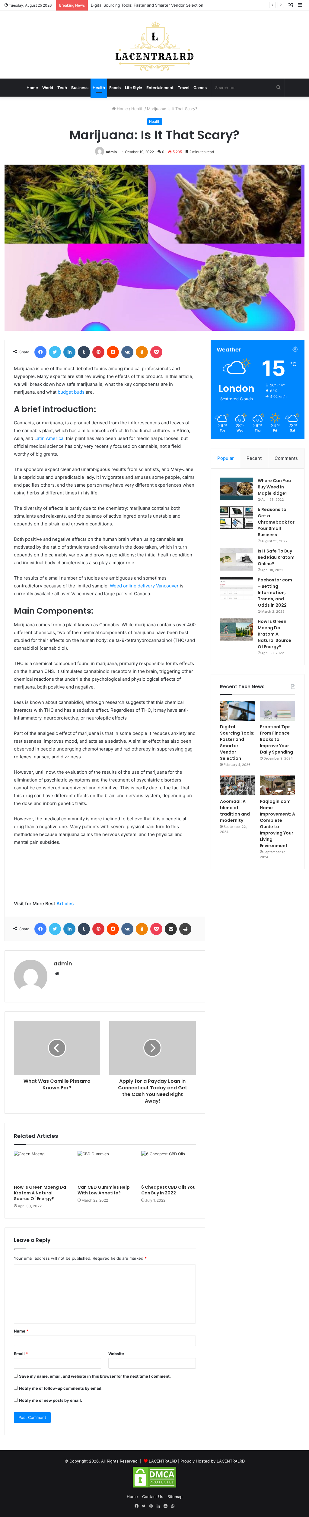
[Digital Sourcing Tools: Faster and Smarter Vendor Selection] (237, 711)
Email (21, 1353)
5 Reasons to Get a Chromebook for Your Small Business (276, 522)
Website (116, 1353)
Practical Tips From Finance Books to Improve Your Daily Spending (276, 739)
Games (200, 87)
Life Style (133, 87)
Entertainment (160, 87)
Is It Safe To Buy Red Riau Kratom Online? (276, 557)
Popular (225, 458)
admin (111, 152)
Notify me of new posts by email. (50, 1400)
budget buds (71, 392)
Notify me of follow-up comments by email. (61, 1388)
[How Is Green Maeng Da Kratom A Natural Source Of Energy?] (41, 1166)
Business (79, 87)
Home (32, 87)
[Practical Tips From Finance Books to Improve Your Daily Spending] (277, 711)
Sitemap (175, 1496)
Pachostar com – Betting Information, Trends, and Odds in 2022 (275, 592)
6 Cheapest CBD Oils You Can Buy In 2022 (168, 1190)
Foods (115, 87)
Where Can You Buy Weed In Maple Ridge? (274, 487)
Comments (286, 458)
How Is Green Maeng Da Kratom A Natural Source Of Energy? (40, 1193)
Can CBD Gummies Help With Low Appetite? (104, 1190)
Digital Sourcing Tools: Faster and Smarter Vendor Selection (147, 5)
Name (21, 1331)
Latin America (48, 438)
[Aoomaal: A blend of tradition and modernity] (237, 785)
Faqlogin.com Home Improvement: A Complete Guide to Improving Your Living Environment (277, 823)
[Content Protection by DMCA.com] (154, 1486)
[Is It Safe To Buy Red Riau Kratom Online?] (236, 559)
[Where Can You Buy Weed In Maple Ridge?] (236, 489)
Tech (62, 87)
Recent (254, 458)
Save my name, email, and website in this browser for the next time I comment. (95, 1376)
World (47, 87)
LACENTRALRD (163, 1461)
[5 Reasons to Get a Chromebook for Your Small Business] (236, 517)
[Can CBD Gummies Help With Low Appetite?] (105, 1166)
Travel (183, 87)
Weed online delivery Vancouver (144, 586)
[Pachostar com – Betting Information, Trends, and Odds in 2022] (236, 588)
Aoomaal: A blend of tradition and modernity (235, 810)
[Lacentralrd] (154, 48)
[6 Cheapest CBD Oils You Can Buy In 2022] (168, 1166)
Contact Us (152, 1496)
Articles (65, 903)
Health (99, 87)
